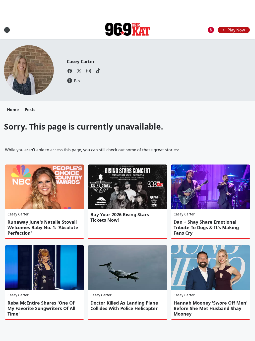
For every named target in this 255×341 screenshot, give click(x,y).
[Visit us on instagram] (89, 71)
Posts (30, 109)
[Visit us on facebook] (70, 71)
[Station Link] (127, 29)
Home (13, 109)
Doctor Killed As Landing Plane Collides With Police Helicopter (124, 305)
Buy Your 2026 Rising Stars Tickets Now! (119, 217)
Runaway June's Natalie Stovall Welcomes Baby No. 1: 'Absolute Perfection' (42, 227)
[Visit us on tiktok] (98, 71)
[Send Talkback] (211, 30)
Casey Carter (81, 61)
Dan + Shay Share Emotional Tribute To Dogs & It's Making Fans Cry (206, 227)
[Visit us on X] (79, 71)
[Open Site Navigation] (7, 30)
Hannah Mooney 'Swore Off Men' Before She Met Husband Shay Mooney (211, 308)
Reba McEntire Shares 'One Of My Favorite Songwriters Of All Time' (41, 308)
